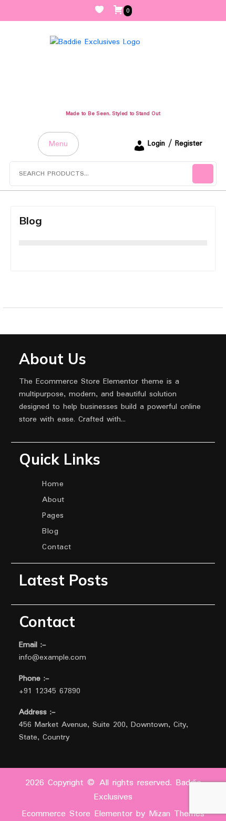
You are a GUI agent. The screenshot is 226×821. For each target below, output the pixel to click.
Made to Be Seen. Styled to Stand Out (113, 113)
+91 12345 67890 (49, 691)
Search (202, 173)
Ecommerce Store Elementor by (113, 814)
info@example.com (52, 657)
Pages (53, 515)
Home (53, 484)
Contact (56, 547)
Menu (58, 144)
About (53, 500)
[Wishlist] (103, 10)
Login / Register (175, 143)
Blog (50, 531)
